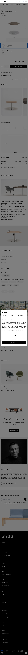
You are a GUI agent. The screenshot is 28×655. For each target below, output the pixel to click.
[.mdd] (4, 1)
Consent (14, 339)
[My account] (19, 1)
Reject (14, 335)
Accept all (14, 342)
